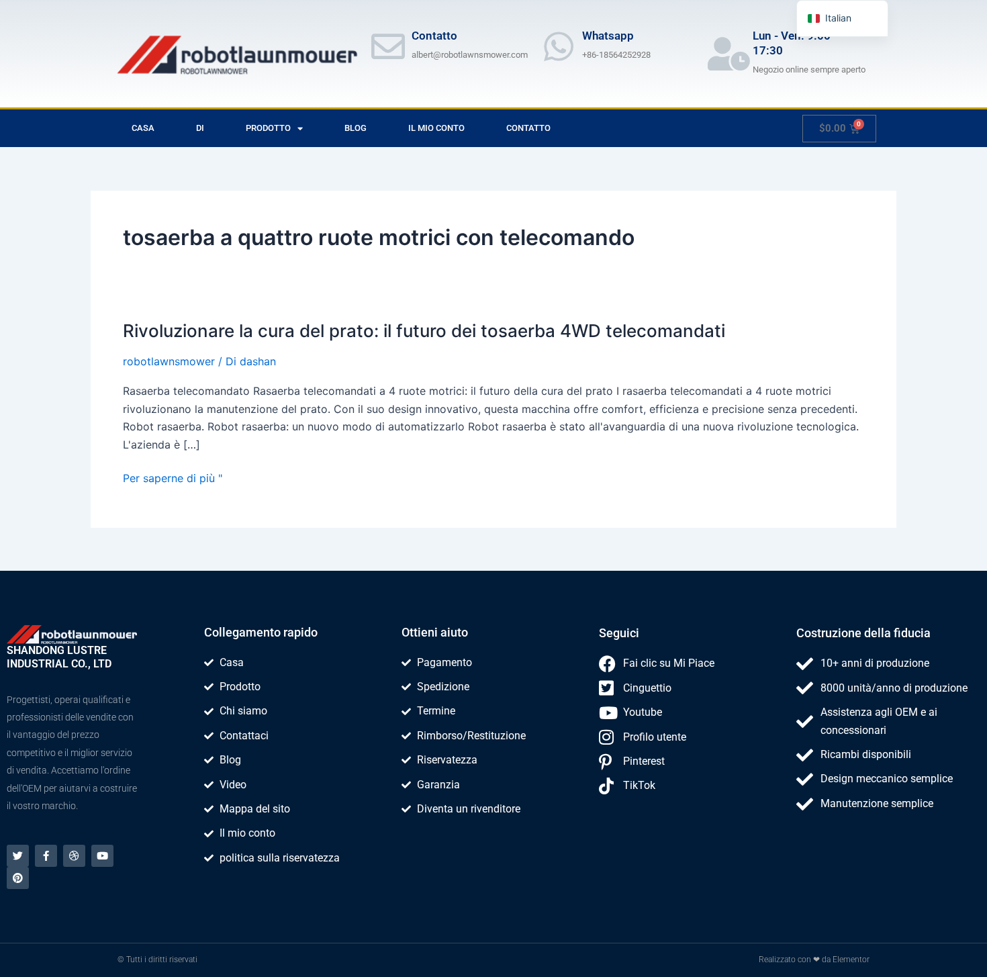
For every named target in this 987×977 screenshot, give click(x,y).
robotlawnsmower (169, 361)
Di (200, 128)
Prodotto (268, 128)
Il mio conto (436, 128)
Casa (143, 128)
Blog (355, 128)
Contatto (528, 128)
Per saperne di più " (172, 478)
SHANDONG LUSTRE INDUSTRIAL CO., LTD (59, 657)
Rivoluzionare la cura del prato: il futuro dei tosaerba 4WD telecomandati (424, 330)
